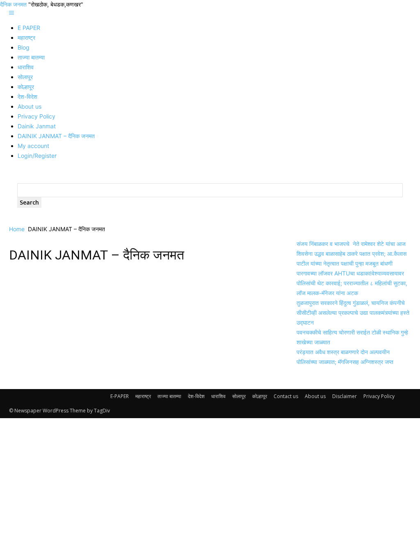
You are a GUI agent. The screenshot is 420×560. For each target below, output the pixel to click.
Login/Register (37, 155)
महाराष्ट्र (26, 37)
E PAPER (29, 27)
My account (33, 145)
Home (17, 228)
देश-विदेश (27, 96)
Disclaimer (344, 396)
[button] (11, 12)
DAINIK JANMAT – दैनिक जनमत (56, 135)
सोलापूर (25, 76)
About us (29, 106)
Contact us (286, 396)
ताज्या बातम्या (31, 57)
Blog (24, 47)
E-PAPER (119, 396)
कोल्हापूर (26, 86)
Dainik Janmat (37, 126)
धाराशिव (26, 67)
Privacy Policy (36, 116)
